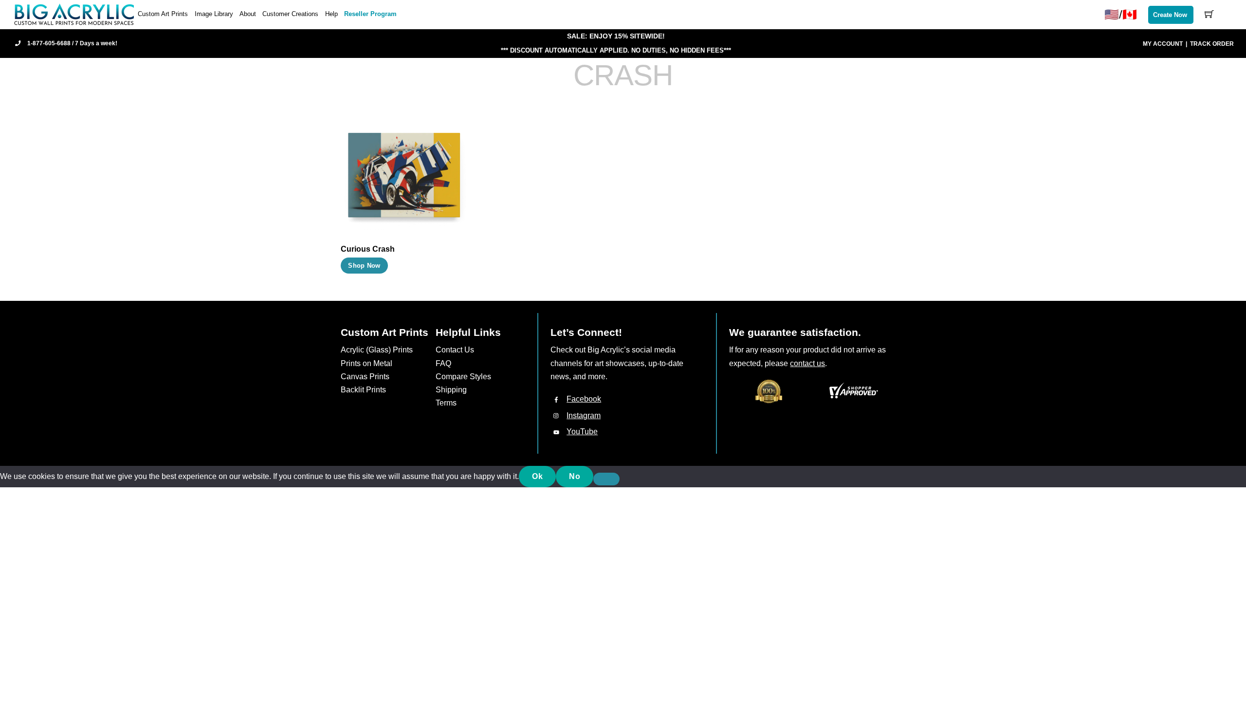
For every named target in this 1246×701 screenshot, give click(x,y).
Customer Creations (290, 14)
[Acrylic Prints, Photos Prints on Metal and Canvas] (74, 13)
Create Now (1170, 14)
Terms (446, 403)
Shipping (451, 390)
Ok (537, 476)
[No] (606, 479)
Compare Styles (463, 376)
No (574, 476)
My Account (1163, 44)
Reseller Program (370, 14)
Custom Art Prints (163, 14)
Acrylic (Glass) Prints (377, 350)
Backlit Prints (363, 390)
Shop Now (364, 265)
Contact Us (455, 350)
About (247, 14)
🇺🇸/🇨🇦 (1120, 14)
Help (331, 14)
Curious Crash (368, 249)
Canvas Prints (365, 376)
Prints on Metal (366, 363)
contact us (807, 363)
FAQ (443, 363)
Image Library (214, 14)
